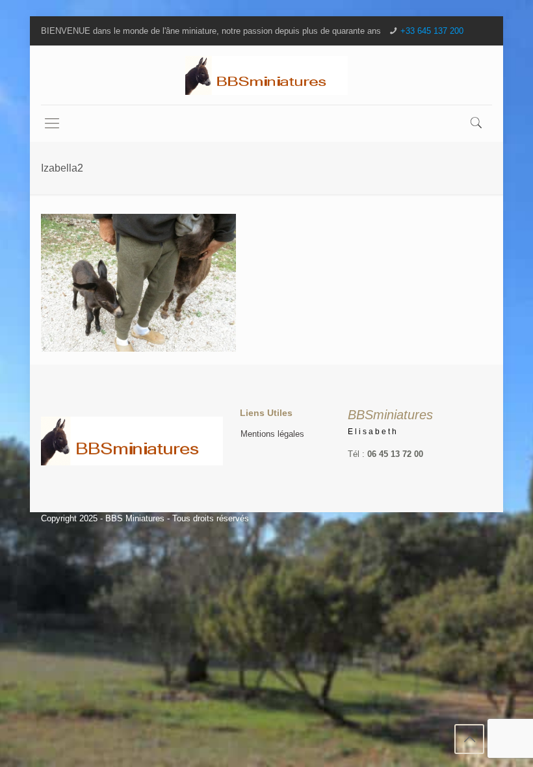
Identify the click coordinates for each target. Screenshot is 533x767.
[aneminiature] (266, 75)
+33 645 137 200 (431, 31)
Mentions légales (272, 434)
